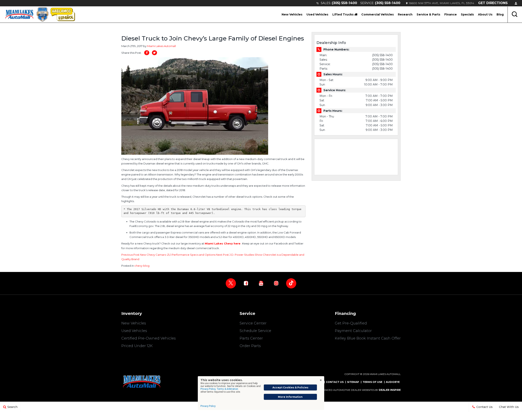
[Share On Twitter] (154, 52)
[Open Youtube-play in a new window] (261, 283)
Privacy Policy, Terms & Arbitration (219, 389)
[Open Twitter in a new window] (231, 283)
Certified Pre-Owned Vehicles (148, 338)
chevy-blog (141, 265)
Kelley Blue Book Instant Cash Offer (368, 338)
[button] (515, 14)
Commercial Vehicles (377, 14)
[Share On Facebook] (146, 52)
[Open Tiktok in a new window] (291, 283)
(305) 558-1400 (344, 3)
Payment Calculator (353, 331)
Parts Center (251, 338)
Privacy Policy (208, 406)
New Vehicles (292, 14)
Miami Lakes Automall (161, 46)
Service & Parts (428, 14)
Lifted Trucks (343, 14)
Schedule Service (255, 331)
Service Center (253, 323)
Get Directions (493, 3)
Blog (500, 14)
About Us (485, 14)
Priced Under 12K (137, 346)
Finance (450, 14)
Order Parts (250, 346)
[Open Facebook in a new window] (246, 283)
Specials (467, 14)
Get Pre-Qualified (351, 323)
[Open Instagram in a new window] (276, 283)
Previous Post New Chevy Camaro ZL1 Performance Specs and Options (168, 254)
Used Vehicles (317, 14)
